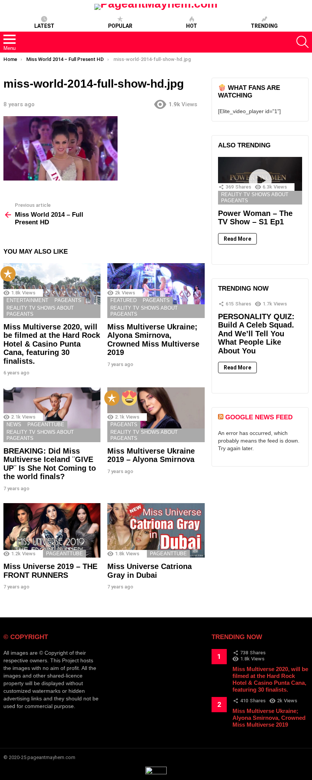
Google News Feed (259, 417)
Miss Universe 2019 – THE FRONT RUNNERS (50, 570)
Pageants (67, 300)
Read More (237, 239)
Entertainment (27, 300)
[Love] (129, 398)
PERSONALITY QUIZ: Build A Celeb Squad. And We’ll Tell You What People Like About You (256, 333)
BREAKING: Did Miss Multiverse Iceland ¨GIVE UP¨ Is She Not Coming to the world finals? (49, 464)
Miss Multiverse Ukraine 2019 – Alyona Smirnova (151, 455)
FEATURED (123, 300)
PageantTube (45, 424)
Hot (191, 26)
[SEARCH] (302, 41)
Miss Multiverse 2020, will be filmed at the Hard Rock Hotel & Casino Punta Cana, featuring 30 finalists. (51, 344)
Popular (120, 26)
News (13, 424)
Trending (264, 26)
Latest (44, 26)
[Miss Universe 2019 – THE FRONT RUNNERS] (51, 530)
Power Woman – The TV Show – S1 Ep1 (255, 217)
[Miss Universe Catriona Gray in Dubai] (155, 530)
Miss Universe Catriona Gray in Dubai (149, 570)
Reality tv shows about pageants (40, 311)
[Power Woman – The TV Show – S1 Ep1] (260, 180)
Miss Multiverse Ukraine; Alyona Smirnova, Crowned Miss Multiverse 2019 (153, 340)
